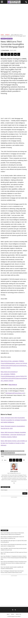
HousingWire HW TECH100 (7, 452)
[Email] (18, 54)
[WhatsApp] (12, 54)
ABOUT (8, 614)
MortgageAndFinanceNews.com (15, 393)
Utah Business (21, 454)
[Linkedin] (15, 54)
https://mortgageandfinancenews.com (14, 473)
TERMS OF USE (18, 614)
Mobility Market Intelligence (9, 454)
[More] (23, 460)
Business (21, 451)
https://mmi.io (12, 384)
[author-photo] (14, 466)
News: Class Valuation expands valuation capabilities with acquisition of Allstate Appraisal (12, 568)
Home (2, 34)
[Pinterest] (8, 54)
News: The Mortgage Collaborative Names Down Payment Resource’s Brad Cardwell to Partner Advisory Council (12, 571)
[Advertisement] (14, 19)
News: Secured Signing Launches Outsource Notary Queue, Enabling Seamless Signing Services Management (12, 533)
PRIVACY (12, 614)
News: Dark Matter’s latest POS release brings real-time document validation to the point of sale (13, 549)
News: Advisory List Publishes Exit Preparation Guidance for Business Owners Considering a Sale (12, 537)
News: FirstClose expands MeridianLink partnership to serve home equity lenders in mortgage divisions (14, 545)
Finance (7, 34)
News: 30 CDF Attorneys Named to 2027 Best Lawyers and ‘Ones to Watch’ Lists (14, 553)
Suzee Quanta (5, 50)
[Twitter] (5, 54)
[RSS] (13, 610)
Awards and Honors (12, 451)
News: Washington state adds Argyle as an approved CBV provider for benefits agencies (14, 541)
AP (5, 451)
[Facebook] (2, 54)
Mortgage (9, 38)
